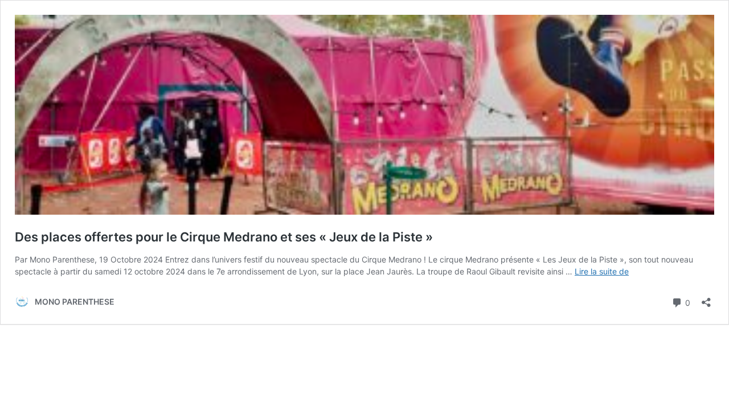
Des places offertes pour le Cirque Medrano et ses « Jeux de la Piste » (224, 236)
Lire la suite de (602, 271)
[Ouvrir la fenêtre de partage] (706, 299)
